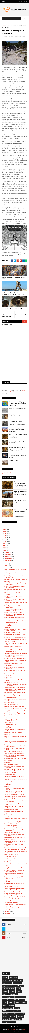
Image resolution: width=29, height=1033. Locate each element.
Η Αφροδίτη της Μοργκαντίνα (16, 415)
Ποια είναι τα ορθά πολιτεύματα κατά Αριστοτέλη (14, 674)
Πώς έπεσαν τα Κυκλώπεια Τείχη (13, 663)
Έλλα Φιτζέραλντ (9, 665)
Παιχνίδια (13, 1013)
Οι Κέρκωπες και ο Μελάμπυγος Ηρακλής (15, 653)
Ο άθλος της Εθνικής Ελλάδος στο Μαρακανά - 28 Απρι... (13, 609)
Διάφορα (19, 991)
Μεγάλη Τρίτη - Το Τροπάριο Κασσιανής (15, 579)
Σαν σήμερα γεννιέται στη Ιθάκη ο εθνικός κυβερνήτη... (15, 852)
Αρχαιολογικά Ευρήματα (17, 986)
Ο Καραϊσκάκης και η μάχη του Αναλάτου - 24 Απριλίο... (15, 684)
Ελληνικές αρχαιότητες (11, 25)
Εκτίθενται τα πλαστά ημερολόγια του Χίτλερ (14, 679)
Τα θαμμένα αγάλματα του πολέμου (14, 753)
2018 (5, 541)
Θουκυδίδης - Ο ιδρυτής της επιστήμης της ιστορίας (15, 841)
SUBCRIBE (24, 937)
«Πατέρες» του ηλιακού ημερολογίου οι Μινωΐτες (15, 788)
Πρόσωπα (12, 1016)
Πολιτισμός (5, 1016)
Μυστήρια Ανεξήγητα (15, 1010)
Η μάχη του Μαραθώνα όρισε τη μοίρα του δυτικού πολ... (15, 587)
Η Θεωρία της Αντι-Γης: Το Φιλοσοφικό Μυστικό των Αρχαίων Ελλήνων (17, 455)
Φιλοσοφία (5, 1022)
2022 (5, 533)
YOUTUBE (8, 937)
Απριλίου (7, 568)
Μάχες (4, 1005)
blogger (25, 321)
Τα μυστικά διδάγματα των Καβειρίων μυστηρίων (14, 829)
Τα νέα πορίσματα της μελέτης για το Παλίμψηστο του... (14, 730)
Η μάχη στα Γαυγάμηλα (10, 814)
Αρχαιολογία (6, 986)
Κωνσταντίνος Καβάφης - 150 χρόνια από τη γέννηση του (14, 590)
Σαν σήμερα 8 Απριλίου (11, 902)
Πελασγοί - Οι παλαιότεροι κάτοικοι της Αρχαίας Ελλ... (15, 583)
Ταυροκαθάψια (8, 722)
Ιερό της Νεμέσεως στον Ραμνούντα (14, 706)
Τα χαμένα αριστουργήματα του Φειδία (14, 687)
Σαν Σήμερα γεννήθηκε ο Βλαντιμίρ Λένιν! (15, 714)
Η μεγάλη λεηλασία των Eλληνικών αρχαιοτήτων (14, 606)
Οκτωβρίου (8, 556)
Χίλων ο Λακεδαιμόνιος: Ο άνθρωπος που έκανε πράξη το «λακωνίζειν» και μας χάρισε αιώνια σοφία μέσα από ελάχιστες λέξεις (20, 513)
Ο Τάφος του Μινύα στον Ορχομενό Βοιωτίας (14, 908)
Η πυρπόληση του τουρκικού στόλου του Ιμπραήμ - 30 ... (15, 576)
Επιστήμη (11, 1002)
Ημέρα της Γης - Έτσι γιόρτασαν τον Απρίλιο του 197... (14, 719)
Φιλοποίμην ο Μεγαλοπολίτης (12, 899)
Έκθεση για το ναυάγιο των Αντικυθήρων (15, 710)
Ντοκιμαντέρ (5, 1013)
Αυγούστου (8, 560)
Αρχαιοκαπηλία (17, 983)
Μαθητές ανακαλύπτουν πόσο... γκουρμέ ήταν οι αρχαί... (15, 800)
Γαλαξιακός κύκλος (9, 862)
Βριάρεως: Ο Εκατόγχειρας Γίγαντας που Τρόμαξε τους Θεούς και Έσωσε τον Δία (18, 436)
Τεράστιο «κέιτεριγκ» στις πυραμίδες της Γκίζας (15, 660)
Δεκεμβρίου (8, 552)
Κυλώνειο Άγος (8, 760)
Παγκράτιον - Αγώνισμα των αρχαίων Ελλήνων (14, 783)
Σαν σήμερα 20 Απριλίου (11, 764)
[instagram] (17, 1026)
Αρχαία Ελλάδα (13, 977)
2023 (5, 531)
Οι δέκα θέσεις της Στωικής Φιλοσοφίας (15, 708)
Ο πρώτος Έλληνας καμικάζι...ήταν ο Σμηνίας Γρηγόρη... (14, 650)
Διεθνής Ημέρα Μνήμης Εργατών (13, 612)
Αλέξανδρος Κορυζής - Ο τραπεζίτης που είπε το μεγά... (15, 780)
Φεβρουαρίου (8, 913)
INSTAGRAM (9, 933)
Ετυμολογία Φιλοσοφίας (11, 809)
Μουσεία (17, 1008)
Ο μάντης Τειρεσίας (14, 460)
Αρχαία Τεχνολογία (7, 980)
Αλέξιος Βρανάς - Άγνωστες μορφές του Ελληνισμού (15, 570)
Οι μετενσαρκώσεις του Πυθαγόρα (13, 732)
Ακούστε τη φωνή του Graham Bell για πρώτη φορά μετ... (15, 630)
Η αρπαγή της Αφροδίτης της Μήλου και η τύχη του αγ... (15, 877)
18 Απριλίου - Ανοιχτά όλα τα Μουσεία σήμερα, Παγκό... (15, 777)
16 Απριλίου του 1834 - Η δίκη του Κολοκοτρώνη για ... (13, 807)
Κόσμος (24, 1002)
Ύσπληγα (7, 627)
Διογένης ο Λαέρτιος (9, 839)
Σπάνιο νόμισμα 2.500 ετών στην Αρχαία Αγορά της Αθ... (15, 905)
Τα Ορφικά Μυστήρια (10, 772)
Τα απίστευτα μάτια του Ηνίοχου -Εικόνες (12, 308)
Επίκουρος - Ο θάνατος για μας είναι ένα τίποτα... (15, 867)
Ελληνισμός (21, 999)
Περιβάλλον (21, 1013)
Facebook (24, 390)
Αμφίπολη (5, 977)
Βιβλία (18, 988)
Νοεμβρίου (8, 554)
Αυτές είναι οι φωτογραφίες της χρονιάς (15, 639)
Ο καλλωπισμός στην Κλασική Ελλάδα (15, 758)
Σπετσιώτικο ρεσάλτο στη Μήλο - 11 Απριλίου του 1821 (14, 871)
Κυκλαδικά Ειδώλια (9, 702)
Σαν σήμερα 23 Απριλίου (11, 704)
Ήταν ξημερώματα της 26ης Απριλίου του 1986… (15, 644)
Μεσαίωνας (11, 1005)
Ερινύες (6, 786)
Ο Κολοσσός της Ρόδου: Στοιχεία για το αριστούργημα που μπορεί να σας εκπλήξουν (13, 293)
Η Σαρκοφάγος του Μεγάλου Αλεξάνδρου (15, 897)
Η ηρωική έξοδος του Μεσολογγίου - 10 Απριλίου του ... (15, 884)
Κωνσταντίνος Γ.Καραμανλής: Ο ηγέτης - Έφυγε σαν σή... (15, 693)
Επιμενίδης (7, 762)
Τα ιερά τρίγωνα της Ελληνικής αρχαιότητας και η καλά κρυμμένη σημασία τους (17, 403)
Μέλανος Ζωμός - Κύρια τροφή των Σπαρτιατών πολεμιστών (14, 770)
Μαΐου (6, 566)
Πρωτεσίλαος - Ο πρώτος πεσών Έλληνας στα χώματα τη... (13, 845)
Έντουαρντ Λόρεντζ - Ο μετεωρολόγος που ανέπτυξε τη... (15, 797)
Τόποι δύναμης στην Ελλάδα (12, 816)
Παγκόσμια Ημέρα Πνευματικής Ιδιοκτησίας (13, 647)
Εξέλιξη (4, 1002)
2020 (5, 537)
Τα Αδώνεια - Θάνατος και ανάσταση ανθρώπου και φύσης (14, 690)
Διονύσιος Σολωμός (9, 900)
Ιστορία (17, 1002)
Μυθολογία (5, 1010)
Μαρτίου (7, 911)
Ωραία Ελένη (7, 581)
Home (3, 25)
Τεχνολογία (13, 1019)
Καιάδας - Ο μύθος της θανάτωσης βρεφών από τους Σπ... (13, 812)
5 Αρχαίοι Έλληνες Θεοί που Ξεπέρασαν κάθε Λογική (13, 277)
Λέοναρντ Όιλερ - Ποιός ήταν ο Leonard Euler (15, 819)
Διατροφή (12, 991)
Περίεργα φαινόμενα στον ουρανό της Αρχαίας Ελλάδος (14, 745)
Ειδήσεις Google (10, 392)
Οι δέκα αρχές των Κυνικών (11, 860)
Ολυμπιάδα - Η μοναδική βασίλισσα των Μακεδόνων (15, 803)
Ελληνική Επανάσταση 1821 (9, 999)
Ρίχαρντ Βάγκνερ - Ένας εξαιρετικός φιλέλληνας (14, 618)
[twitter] (21, 1)
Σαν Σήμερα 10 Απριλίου (11, 886)
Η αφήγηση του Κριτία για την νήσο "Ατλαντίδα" (14, 668)
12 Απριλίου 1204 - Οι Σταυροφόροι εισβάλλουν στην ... (14, 855)
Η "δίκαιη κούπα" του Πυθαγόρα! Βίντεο (15, 658)
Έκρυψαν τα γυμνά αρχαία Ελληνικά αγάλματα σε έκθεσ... (14, 696)
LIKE (25, 924)
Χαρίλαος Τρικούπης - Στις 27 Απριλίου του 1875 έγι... (15, 624)
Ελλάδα (4, 994)
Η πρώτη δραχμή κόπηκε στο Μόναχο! (15, 847)
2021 (4, 535)
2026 (5, 526)
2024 (5, 530)
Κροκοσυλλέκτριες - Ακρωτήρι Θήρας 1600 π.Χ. (14, 766)
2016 (5, 545)
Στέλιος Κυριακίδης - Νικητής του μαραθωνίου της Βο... (13, 792)
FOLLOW (24, 928)
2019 (5, 539)
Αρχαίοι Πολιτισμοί (7, 983)
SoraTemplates (11, 1029)
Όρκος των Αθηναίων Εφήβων (12, 832)
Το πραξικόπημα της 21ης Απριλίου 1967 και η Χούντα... (15, 742)
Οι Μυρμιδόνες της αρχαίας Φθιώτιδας (14, 837)
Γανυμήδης (7, 734)
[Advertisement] (14, 364)
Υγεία (20, 1019)
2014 (5, 549)
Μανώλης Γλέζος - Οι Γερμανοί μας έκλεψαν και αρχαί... (14, 824)
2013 (4, 551)
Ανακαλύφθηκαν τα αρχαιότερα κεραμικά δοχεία (15, 864)
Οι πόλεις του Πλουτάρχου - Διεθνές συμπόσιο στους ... (14, 655)
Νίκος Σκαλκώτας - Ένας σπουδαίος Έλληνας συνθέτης (14, 755)
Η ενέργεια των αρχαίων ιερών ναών (14, 858)
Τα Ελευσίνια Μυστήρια (10, 641)
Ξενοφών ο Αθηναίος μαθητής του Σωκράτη (13, 596)
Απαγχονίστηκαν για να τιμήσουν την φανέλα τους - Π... (14, 834)
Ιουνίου (7, 564)
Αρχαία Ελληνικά (6, 473)
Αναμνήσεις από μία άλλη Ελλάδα (13, 822)
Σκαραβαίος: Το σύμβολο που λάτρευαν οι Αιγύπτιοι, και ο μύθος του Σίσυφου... (17, 429)
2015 (4, 547)
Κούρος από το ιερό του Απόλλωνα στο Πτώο (15, 699)
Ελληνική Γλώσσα (20, 997)
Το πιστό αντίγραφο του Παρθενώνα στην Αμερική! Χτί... (15, 603)
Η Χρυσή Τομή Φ (9, 677)
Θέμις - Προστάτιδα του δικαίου (13, 751)
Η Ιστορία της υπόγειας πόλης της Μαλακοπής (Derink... (13, 894)
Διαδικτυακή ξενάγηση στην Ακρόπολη (15, 827)
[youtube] (24, 1)
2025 (5, 528)
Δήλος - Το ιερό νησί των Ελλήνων (14, 794)
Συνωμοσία (5, 1019)
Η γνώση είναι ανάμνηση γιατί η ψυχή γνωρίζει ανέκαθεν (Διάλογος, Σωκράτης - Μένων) (17, 449)
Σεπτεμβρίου (8, 558)
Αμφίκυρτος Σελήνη (9, 774)
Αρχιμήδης (7, 739)
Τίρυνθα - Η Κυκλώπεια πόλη (12, 891)
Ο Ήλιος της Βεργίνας (10, 724)
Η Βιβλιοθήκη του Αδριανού (12, 632)
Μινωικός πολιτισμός (7, 1008)
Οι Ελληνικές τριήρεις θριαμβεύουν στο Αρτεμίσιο (15, 726)
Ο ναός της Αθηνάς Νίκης (11, 712)
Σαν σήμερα (20, 1016)
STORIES (12, 1022)
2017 (5, 543)
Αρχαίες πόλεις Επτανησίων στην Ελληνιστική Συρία (13, 874)
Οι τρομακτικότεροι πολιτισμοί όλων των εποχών (15, 880)
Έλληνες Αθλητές (13, 994)
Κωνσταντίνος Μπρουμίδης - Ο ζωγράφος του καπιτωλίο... (15, 716)
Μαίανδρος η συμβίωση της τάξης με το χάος (15, 737)
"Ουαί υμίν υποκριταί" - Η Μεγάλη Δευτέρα (13, 593)
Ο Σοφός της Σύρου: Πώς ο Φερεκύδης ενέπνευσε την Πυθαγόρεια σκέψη (20, 492)
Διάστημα (5, 991)
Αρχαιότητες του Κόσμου (8, 988)
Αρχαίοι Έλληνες (18, 980)
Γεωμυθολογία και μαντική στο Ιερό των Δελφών (15, 635)
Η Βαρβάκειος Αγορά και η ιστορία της (15, 637)
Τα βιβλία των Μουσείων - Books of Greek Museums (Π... (14, 889)
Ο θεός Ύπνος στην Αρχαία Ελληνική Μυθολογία (14, 671)
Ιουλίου (7, 562)
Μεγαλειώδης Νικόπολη (11, 682)
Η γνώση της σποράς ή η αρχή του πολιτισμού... (14, 600)
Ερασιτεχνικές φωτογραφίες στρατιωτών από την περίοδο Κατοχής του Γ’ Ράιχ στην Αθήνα (17, 423)
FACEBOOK (9, 924)
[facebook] (19, 1)
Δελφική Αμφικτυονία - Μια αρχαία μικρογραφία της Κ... (13, 621)
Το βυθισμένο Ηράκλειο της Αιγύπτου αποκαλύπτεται (14, 573)
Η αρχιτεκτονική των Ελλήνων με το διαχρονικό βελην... (14, 615)
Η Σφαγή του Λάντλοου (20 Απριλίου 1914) (14, 748)
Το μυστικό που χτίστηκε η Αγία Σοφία (14, 849)
